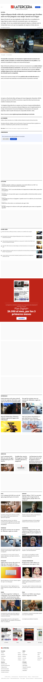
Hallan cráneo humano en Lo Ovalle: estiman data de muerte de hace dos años (19, 120)
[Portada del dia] (21, 301)
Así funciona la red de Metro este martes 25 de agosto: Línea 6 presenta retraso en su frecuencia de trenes (35, 459)
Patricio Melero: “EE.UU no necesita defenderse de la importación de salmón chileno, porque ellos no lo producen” (22, 190)
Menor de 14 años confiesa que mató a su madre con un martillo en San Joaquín (17, 231)
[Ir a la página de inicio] (21, 7)
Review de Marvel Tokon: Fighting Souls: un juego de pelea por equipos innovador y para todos (10, 587)
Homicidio (22, 128)
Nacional (3, 12)
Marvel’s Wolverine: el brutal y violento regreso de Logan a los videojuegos (10, 418)
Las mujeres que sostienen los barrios (30, 619)
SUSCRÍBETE (21, 318)
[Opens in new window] (29, 640)
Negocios (24, 493)
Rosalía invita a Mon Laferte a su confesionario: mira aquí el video (15, 203)
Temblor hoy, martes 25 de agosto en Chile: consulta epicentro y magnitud (21, 459)
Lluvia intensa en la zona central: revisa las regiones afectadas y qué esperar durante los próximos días (11, 400)
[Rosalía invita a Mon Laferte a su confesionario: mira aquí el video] (32, 572)
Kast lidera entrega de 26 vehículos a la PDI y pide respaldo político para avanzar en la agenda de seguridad (21, 207)
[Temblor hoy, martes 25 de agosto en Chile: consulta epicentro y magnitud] (21, 467)
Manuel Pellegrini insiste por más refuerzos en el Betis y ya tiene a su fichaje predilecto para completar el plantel (31, 532)
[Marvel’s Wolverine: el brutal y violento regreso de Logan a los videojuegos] (11, 426)
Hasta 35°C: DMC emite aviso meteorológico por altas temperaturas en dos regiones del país (18, 246)
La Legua (18, 128)
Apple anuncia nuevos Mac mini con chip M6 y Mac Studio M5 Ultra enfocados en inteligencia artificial (10, 564)
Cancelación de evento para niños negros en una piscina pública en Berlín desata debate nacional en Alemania (21, 195)
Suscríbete (14, 139)
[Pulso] (18, 640)
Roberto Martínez (6, 27)
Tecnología (3, 560)
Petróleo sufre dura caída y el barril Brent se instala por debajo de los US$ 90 (31, 515)
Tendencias (3, 527)
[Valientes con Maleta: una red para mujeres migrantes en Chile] (32, 605)
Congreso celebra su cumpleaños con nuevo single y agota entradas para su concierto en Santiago (31, 582)
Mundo (2, 592)
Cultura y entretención (27, 560)
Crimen (10, 128)
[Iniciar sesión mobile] (41, 7)
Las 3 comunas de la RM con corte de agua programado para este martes (7, 459)
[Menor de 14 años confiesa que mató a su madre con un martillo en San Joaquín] (39, 232)
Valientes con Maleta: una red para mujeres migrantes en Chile (31, 594)
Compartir (3, 54)
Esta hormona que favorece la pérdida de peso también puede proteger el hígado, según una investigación (10, 550)
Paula (23, 592)
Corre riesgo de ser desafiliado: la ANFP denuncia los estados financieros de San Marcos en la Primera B (30, 556)
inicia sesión (6, 139)
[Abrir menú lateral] (2, 7)
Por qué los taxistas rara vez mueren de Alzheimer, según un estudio (31, 400)
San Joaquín (14, 128)
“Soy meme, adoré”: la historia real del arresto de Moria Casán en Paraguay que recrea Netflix (32, 586)
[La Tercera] (6, 640)
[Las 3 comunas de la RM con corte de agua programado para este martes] (7, 467)
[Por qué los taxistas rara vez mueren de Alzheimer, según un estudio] (32, 408)
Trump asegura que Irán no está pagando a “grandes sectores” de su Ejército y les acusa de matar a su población (22, 199)
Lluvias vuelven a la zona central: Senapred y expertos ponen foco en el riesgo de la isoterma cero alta (17, 256)
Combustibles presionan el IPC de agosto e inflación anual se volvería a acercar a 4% (31, 521)
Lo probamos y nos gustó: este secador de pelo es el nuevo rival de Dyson (32, 614)
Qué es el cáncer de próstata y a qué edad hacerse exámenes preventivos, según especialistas (31, 418)
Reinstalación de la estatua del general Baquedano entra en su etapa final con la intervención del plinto (17, 237)
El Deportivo (25, 527)
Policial (6, 128)
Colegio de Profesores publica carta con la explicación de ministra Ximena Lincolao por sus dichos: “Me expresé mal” (19, 251)
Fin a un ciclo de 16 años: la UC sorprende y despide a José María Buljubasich (31, 549)
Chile (2, 493)
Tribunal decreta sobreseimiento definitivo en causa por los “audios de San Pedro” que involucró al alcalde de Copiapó (18, 242)
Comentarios (10, 54)
